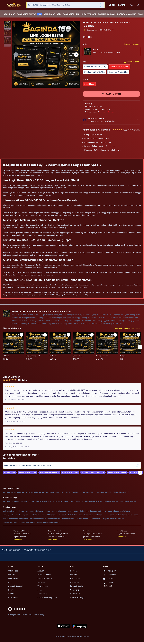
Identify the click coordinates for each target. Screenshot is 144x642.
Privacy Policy (27, 615)
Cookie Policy (39, 615)
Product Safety (76, 586)
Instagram (112, 571)
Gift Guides (13, 571)
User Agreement (14, 615)
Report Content (13, 550)
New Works (13, 578)
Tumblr (110, 582)
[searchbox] (72, 465)
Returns (73, 574)
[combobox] (66, 5)
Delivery (73, 571)
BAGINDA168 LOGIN (52, 14)
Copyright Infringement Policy (37, 550)
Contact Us (75, 594)
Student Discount (15, 586)
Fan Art (11, 574)
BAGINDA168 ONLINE (126, 14)
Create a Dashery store (47, 597)
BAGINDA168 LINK (71, 14)
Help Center (75, 578)
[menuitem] (9, 13)
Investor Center (44, 574)
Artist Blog (42, 594)
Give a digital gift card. (107, 112)
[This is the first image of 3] (16, 54)
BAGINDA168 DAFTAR (29, 14)
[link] (10, 472)
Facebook (112, 574)
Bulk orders (13, 597)
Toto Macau (42, 586)
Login (10, 590)
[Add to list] (21, 335)
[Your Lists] (132, 5)
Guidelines (74, 582)
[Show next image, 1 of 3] (76, 54)
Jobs (39, 590)
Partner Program (44, 578)
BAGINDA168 (9, 14)
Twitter (111, 578)
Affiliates (41, 582)
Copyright (74, 590)
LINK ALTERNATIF (88, 14)
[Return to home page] (14, 5)
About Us (41, 571)
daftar (11, 594)
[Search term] (101, 5)
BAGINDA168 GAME (107, 14)
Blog (10, 582)
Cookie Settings (77, 597)
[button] (7, 24)
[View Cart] (137, 5)
